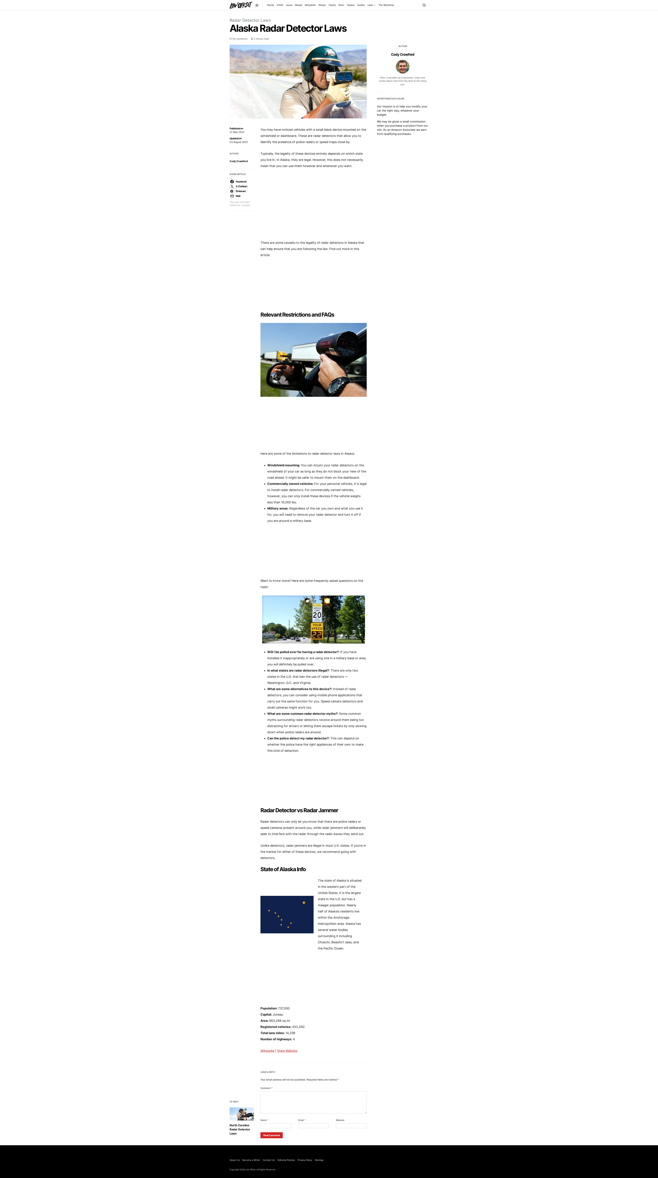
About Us (235, 1160)
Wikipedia (267, 1051)
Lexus (289, 5)
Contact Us (269, 1160)
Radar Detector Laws (250, 20)
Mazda (298, 5)
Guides (361, 5)
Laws (370, 5)
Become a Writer (251, 1160)
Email (302, 1120)
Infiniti (280, 5)
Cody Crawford (239, 161)
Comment (266, 1088)
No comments (240, 38)
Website (340, 1120)
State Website (287, 1051)
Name (264, 1120)
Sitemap (319, 1160)
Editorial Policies (286, 1160)
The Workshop (386, 5)
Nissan (322, 5)
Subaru (351, 5)
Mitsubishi (310, 5)
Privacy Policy (305, 1160)
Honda (270, 5)
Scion (341, 5)
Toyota (332, 5)
